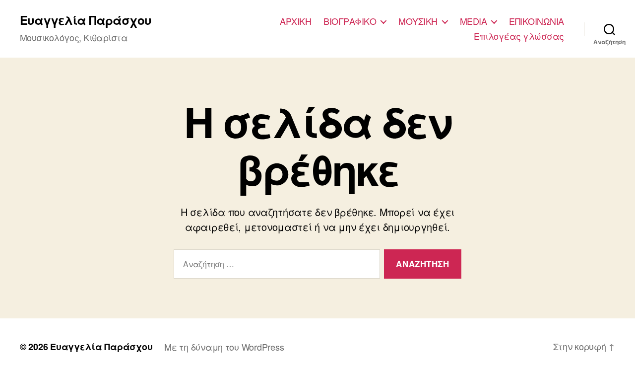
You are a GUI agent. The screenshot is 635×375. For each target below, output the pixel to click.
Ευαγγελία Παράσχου (85, 20)
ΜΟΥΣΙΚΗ (418, 21)
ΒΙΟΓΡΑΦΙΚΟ (349, 21)
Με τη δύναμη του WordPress (224, 346)
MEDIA (473, 21)
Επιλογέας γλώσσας (519, 36)
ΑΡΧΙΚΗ (295, 21)
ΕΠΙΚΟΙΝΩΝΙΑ (536, 21)
